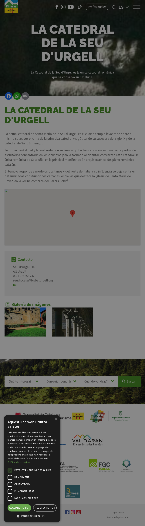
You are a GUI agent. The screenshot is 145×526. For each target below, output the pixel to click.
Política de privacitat (19, 462)
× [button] (56, 419)
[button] (32, 516)
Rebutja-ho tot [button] (45, 507)
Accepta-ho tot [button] (19, 507)
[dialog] (32, 468)
